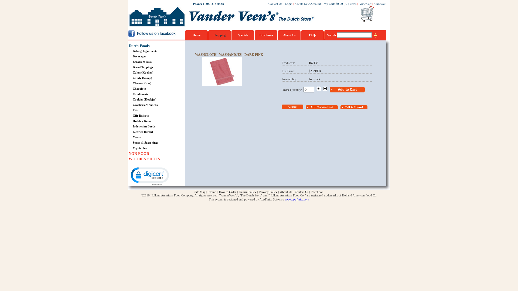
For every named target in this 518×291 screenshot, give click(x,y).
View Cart (365, 3)
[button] (149, 175)
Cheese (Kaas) (142, 83)
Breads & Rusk (142, 61)
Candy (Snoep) (142, 77)
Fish (135, 110)
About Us (289, 35)
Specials (243, 35)
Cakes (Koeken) (143, 72)
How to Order (227, 191)
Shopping (220, 35)
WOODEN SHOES (144, 159)
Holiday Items (142, 121)
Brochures (266, 35)
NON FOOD (139, 154)
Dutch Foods (139, 46)
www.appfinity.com (297, 199)
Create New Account (308, 3)
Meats (137, 137)
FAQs (312, 35)
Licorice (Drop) (143, 131)
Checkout (380, 3)
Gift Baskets (141, 115)
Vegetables (139, 148)
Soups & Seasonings (145, 142)
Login (288, 3)
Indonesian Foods (144, 126)
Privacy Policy (268, 191)
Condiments (140, 94)
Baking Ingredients (145, 51)
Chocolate (139, 88)
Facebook (317, 191)
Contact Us (275, 3)
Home (196, 35)
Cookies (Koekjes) (144, 99)
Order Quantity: (293, 90)
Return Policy (247, 191)
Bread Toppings (143, 67)
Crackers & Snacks (145, 104)
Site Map (200, 191)
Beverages (139, 56)
